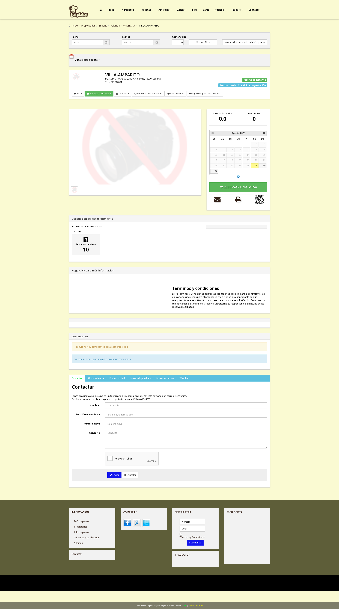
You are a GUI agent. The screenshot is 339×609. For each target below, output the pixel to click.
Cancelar (131, 474)
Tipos (111, 9)
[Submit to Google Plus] (137, 522)
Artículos (164, 9)
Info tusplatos (81, 532)
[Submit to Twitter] (146, 522)
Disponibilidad (117, 378)
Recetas (146, 9)
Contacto (254, 9)
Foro (195, 9)
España (103, 25)
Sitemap (78, 542)
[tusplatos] (81, 11)
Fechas (126, 36)
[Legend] (238, 176)
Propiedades (88, 25)
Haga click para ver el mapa (206, 93)
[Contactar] (217, 199)
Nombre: (95, 405)
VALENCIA (129, 25)
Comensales (178, 36)
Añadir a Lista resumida (149, 93)
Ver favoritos (177, 93)
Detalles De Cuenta (86, 59)
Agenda (219, 9)
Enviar (115, 474)
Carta (206, 9)
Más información (196, 605)
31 (216, 171)
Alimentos (128, 9)
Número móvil (92, 423)
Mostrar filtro (203, 42)
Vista (79, 93)
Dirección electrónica (87, 414)
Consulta (94, 432)
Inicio (75, 25)
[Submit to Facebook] (127, 522)
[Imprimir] (238, 199)
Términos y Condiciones (192, 537)
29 (256, 165)
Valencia (115, 25)
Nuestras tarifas (165, 378)
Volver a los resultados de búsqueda (245, 42)
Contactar (123, 93)
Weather (184, 378)
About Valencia (96, 378)
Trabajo (236, 9)
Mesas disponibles (140, 378)
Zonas (181, 9)
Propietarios (80, 526)
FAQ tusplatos (81, 521)
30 (264, 165)
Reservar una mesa (100, 93)
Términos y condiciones (86, 537)
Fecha (75, 36)
